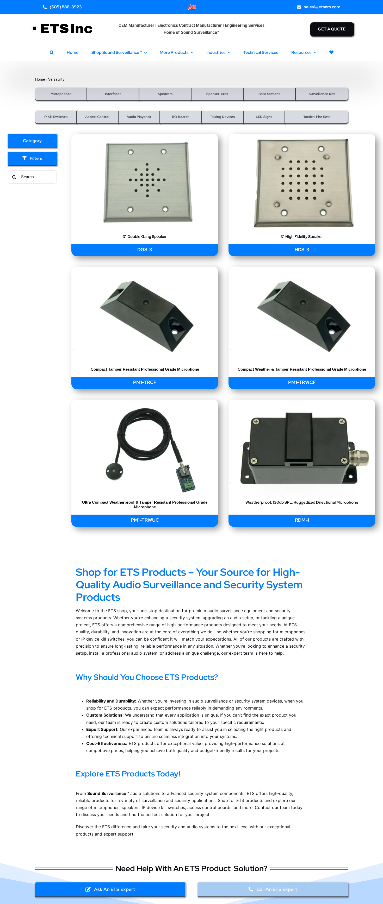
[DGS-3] (144, 137)
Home (40, 79)
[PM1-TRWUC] (144, 403)
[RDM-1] (301, 403)
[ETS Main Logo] (61, 20)
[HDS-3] (301, 137)
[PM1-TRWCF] (301, 270)
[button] (52, 52)
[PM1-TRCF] (144, 270)
